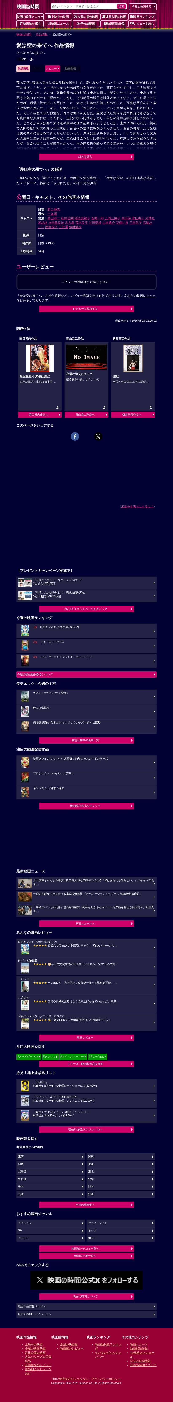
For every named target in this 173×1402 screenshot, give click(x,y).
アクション (25, 1222)
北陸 (91, 1179)
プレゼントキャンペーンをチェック (85, 608)
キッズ (92, 1230)
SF (20, 1230)
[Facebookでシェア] (75, 436)
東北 (91, 1171)
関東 (91, 1156)
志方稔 (69, 222)
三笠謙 (63, 227)
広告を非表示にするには (137, 506)
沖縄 (91, 1194)
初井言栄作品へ (131, 414)
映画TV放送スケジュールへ (85, 1129)
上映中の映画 (60, 16)
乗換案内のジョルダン (73, 1378)
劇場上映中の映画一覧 (85, 740)
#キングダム (96, 1056)
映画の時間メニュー (30, 16)
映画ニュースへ (85, 923)
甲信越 (22, 1179)
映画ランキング (144, 16)
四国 (91, 1186)
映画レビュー (85, 1037)
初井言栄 (67, 218)
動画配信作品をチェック (85, 805)
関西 (21, 1164)
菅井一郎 (97, 218)
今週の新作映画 (87, 16)
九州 (21, 1194)
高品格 (42, 222)
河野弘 (150, 218)
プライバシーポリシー (106, 1378)
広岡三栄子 (112, 218)
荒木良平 (81, 222)
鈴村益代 (75, 227)
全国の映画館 (69, 1344)
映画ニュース (60, 23)
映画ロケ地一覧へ (85, 1255)
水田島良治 (56, 222)
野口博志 (53, 209)
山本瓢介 (108, 222)
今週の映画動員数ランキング (35, 674)
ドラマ (22, 59)
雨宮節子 (51, 227)
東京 (21, 1156)
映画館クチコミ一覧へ (85, 1248)
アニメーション (97, 1222)
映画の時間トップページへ (34, 1314)
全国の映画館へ (85, 1204)
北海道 (22, 1171)
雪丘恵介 (138, 218)
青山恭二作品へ (85, 414)
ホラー (92, 1238)
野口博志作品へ (38, 414)
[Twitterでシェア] (98, 436)
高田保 (126, 218)
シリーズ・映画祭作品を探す (85, 1063)
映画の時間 (23, 34)
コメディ (23, 1238)
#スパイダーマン (27, 1056)
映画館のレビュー (72, 1348)
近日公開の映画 (115, 16)
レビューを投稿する (85, 308)
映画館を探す (32, 23)
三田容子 (135, 222)
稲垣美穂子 (82, 218)
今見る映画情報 (140, 1361)
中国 (21, 1186)
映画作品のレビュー (38, 1365)
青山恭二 (53, 218)
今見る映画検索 (141, 6)
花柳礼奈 (122, 222)
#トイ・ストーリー (72, 1056)
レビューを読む (144, 23)
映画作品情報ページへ (32, 1306)
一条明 (52, 214)
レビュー (51, 68)
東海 (91, 1164)
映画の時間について (85, 1296)
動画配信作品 (116, 23)
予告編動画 (87, 23)
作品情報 (42, 34)
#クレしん (49, 1056)
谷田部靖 (95, 222)
